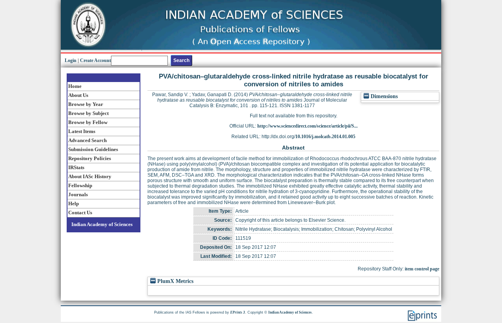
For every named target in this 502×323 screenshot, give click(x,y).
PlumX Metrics (174, 281)
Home (75, 86)
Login (70, 60)
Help (73, 203)
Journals (78, 194)
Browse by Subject (88, 113)
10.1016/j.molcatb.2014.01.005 (325, 136)
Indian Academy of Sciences (102, 224)
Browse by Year (85, 104)
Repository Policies (89, 158)
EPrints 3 (237, 312)
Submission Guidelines (93, 149)
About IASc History (89, 176)
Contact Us (80, 212)
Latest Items (81, 131)
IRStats (76, 167)
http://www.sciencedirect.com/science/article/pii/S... (307, 126)
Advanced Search (87, 140)
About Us (78, 95)
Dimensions (383, 96)
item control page (422, 269)
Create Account (95, 60)
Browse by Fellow (87, 122)
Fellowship (80, 185)
